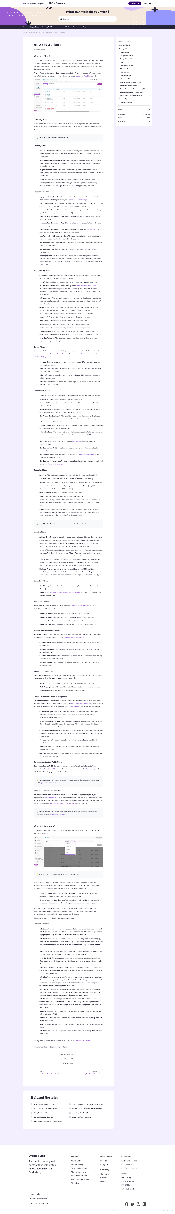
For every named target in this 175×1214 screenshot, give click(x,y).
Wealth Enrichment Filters (44, 671)
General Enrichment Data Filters (47, 630)
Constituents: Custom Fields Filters (48, 762)
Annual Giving (77, 1164)
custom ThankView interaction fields (63, 803)
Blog (84, 27)
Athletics (75, 1183)
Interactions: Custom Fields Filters (47, 790)
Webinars (76, 27)
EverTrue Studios (128, 1188)
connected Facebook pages (78, 200)
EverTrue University (130, 1168)
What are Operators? (44, 826)
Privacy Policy (35, 1194)
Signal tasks (76, 441)
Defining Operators (41, 923)
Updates (59, 27)
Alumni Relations (78, 1171)
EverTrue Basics (46, 33)
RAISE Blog (126, 1177)
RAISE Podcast (127, 1181)
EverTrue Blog (37, 1156)
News (102, 1181)
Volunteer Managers (80, 1179)
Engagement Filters (42, 191)
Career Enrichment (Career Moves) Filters (50, 696)
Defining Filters (41, 119)
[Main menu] (150, 3)
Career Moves (74, 706)
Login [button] (146, 4)
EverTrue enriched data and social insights (65, 592)
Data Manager (91, 769)
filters (65, 1047)
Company (104, 1173)
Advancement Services (81, 1175)
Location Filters (40, 532)
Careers (103, 1177)
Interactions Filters (41, 601)
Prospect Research (79, 1168)
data (59, 1047)
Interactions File (50, 797)
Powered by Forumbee (167, 1210)
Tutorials (68, 27)
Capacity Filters (40, 145)
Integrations (105, 1164)
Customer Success (129, 1164)
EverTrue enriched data (55, 354)
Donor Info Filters (41, 581)
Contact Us (135, 3)
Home (25, 27)
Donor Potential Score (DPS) (85, 286)
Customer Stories (129, 1160)
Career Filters (39, 347)
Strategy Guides (47, 27)
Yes (64, 1059)
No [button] (72, 1059)
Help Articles (34, 27)
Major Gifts (76, 1160)
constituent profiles (41, 1047)
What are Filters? (42, 56)
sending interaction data (80, 605)
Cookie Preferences (38, 1198)
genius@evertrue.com (48, 783)
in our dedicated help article (73, 637)
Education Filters (40, 470)
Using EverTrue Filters (84, 76)
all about (52, 1047)
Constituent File (50, 769)
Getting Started (59, 33)
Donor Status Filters (42, 390)
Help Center (57, 3)
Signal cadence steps (86, 454)
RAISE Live (126, 1185)
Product (103, 1160)
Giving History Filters (42, 270)
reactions (91, 229)
